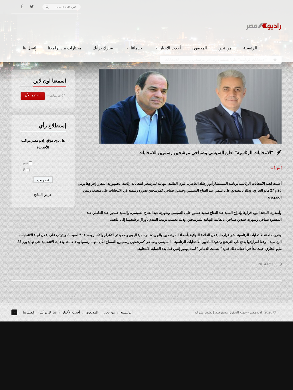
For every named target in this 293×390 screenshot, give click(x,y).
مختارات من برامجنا (64, 48)
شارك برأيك (103, 48)
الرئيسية (250, 48)
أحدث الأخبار (170, 48)
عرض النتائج (43, 195)
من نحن (225, 48)
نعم (25, 163)
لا (24, 170)
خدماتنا (136, 48)
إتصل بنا (29, 48)
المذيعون (199, 48)
